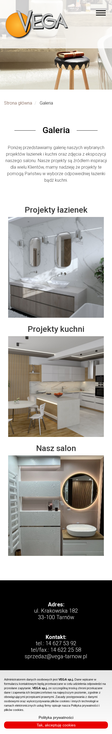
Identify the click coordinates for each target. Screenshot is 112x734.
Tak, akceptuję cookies (56, 725)
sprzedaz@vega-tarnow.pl (56, 656)
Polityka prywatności (56, 717)
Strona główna (18, 103)
